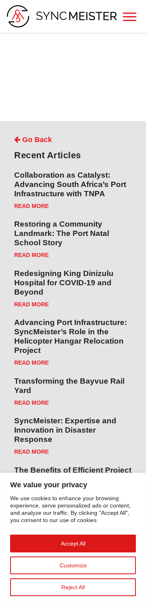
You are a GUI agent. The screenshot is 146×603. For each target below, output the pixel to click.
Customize (73, 565)
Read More (31, 206)
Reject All (73, 587)
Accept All (73, 543)
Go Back (36, 140)
